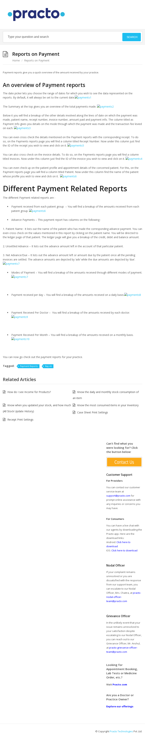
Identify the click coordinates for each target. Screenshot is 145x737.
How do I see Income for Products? (29, 392)
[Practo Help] (38, 14)
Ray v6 (48, 366)
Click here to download (124, 550)
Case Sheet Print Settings (92, 412)
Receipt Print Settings (20, 419)
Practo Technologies (121, 731)
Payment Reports (29, 366)
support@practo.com (118, 495)
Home (16, 60)
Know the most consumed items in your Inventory (108, 405)
